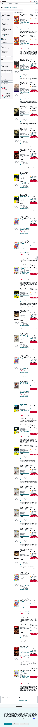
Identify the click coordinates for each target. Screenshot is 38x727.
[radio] (1, 42)
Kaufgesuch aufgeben (5, 701)
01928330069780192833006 (24, 631)
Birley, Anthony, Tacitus (24, 625)
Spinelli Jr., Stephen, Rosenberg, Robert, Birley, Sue (24, 383)
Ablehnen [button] (15, 723)
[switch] (2, 76)
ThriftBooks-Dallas (26, 454)
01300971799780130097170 (24, 388)
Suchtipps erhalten (22, 698)
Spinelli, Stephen (23, 335)
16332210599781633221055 (24, 247)
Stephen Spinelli (23, 467)
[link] (36, 10)
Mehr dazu (2, 35)
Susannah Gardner (23, 446)
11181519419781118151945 (24, 410)
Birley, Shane (22, 18)
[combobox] (20, 3)
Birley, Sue (27, 336)
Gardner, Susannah (23, 196)
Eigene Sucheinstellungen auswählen (25, 701)
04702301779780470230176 (24, 295)
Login (34, 1)
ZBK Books (24, 252)
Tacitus (21, 152)
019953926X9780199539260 (24, 558)
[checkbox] (1, 14)
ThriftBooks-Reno (26, 496)
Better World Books (26, 585)
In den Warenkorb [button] (34, 23)
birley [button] (5, 7)
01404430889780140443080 (24, 114)
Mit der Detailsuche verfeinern (12, 7)
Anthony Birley (22, 131)
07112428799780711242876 (24, 22)
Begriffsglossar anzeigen (23, 700)
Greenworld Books (26, 204)
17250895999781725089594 (24, 69)
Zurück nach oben (19, 706)
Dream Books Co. (25, 560)
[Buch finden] (36, 3)
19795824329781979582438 (24, 92)
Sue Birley (26, 468)
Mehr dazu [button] (2, 97)
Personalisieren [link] (24, 723)
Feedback (37, 257)
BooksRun (24, 160)
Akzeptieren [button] (8, 723)
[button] (2, 10)
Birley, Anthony (25, 152)
